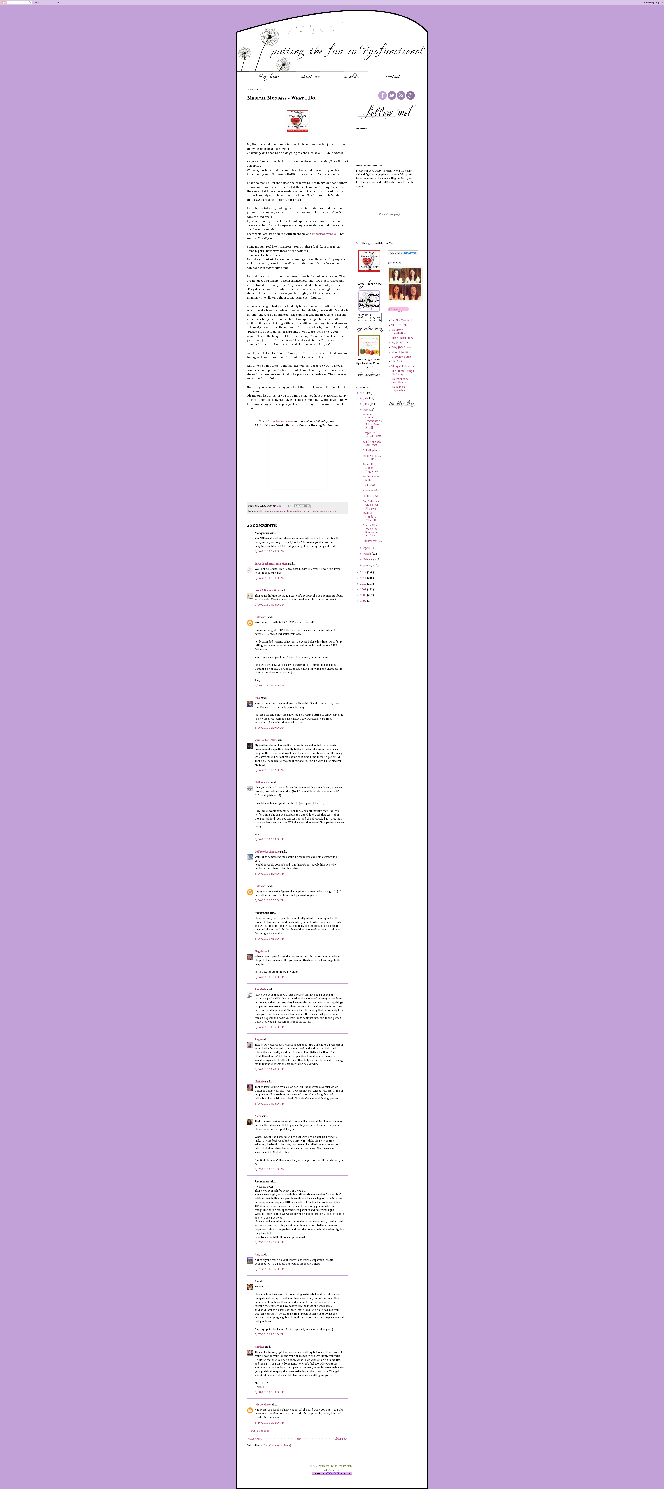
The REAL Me (399, 325)
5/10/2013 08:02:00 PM (269, 1423)
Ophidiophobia (371, 450)
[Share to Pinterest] (309, 506)
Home (298, 1438)
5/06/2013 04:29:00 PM (269, 874)
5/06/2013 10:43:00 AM (269, 685)
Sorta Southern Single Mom (271, 563)
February (369, 559)
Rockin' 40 (369, 485)
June (366, 404)
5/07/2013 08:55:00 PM (269, 1242)
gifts (371, 243)
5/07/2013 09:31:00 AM (269, 1169)
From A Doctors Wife (267, 590)
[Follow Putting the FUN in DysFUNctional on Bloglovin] (403, 254)
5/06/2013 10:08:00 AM (269, 604)
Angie (258, 1039)
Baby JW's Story (401, 347)
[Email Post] (289, 506)
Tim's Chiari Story (402, 338)
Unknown (260, 617)
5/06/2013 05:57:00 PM (269, 900)
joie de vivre (262, 1404)
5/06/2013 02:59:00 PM (269, 839)
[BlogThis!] (299, 506)
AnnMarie (260, 989)
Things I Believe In (402, 366)
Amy (257, 698)
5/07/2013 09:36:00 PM (269, 1269)
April (366, 548)
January (368, 565)
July (366, 398)
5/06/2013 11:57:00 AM (269, 770)
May (366, 409)
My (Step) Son (400, 342)
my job (311, 511)
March (367, 553)
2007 (363, 601)
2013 (363, 393)
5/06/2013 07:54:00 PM (269, 939)
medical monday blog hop (293, 511)
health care (262, 511)
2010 (363, 584)
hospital (273, 511)
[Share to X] (302, 506)
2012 (363, 572)
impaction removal (325, 233)
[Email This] (295, 506)
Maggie (259, 951)
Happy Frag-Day (372, 541)
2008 (363, 595)
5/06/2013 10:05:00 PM (269, 1027)
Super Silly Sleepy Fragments (370, 468)
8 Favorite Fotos (401, 357)
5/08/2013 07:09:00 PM (269, 1392)
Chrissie (260, 1081)
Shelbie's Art (370, 496)
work (333, 511)
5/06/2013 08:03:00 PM (269, 977)
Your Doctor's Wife (281, 421)
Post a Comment (260, 1431)
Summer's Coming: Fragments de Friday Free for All (372, 421)
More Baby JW (399, 352)
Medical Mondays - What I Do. (370, 517)
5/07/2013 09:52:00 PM (269, 1334)
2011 (363, 578)
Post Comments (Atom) (277, 1445)
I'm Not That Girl (401, 320)
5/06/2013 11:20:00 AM (269, 728)
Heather (259, 1347)
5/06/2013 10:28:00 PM (269, 1069)
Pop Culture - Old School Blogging (371, 505)
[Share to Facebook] (305, 506)
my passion (322, 511)
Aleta (258, 1116)
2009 (363, 589)
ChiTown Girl (262, 782)
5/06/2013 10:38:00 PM (269, 1103)
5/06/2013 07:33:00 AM (269, 578)
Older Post (341, 1438)
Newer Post (255, 1438)
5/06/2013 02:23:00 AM (269, 551)
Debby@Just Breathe (267, 851)
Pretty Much (370, 490)
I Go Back (396, 361)
